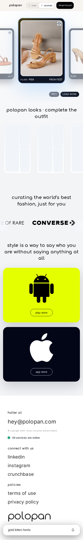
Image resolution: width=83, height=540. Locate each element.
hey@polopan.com (32, 421)
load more (70, 94)
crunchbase (21, 474)
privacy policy (23, 502)
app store (41, 371)
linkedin (16, 457)
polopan (15, 5)
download (65, 5)
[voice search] (72, 530)
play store (41, 312)
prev (54, 94)
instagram (19, 465)
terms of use (22, 493)
